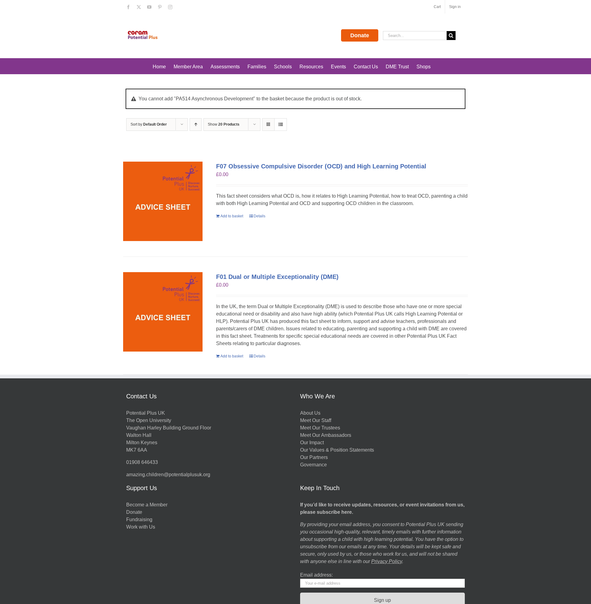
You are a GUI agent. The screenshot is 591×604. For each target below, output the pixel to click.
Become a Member (146, 504)
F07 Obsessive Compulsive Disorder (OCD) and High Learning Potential (321, 166)
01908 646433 (142, 462)
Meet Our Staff (315, 420)
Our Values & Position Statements (337, 450)
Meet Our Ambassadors (325, 435)
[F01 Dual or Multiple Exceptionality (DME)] (163, 312)
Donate (359, 35)
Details (259, 216)
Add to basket (231, 216)
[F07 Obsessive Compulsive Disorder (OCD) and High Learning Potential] (163, 201)
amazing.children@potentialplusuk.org (168, 474)
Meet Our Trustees (320, 427)
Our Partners (314, 457)
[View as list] (281, 125)
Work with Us (140, 527)
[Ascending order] (196, 124)
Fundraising (139, 519)
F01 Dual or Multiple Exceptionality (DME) (277, 276)
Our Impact (312, 442)
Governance (313, 464)
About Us (310, 413)
